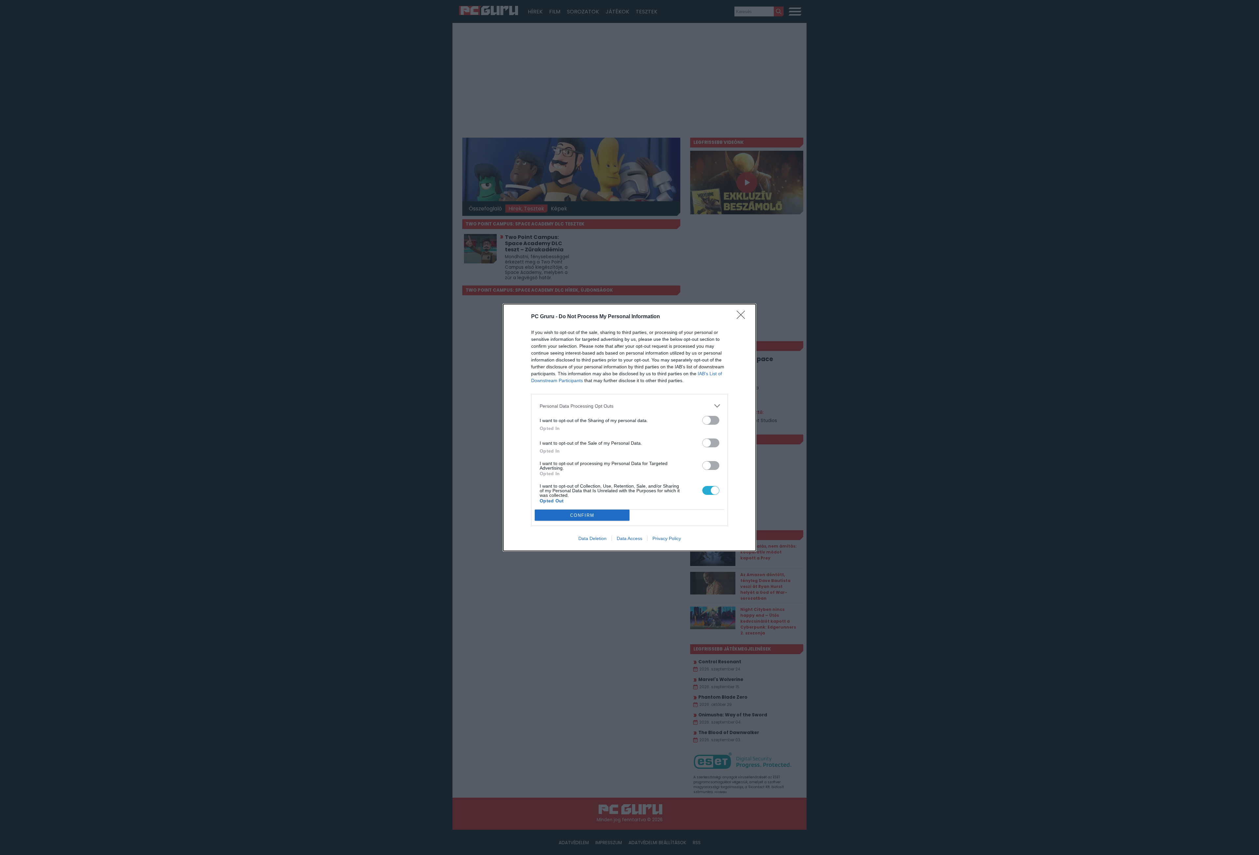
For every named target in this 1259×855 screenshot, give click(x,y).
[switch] (710, 420)
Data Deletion (592, 538)
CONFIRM (582, 515)
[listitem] (629, 405)
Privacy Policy (666, 538)
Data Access (629, 538)
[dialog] (629, 427)
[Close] (743, 317)
